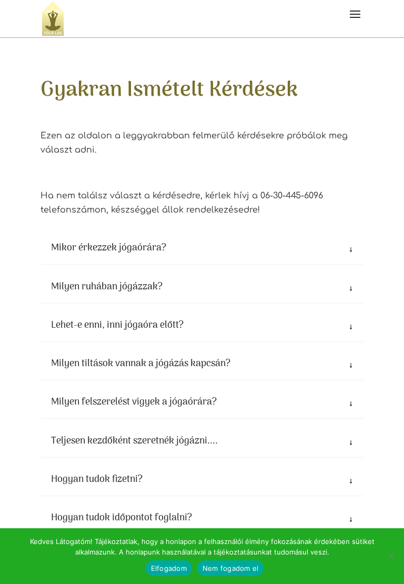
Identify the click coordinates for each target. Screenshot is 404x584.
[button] (355, 18)
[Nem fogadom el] (391, 556)
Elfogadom (169, 568)
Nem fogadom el (231, 568)
